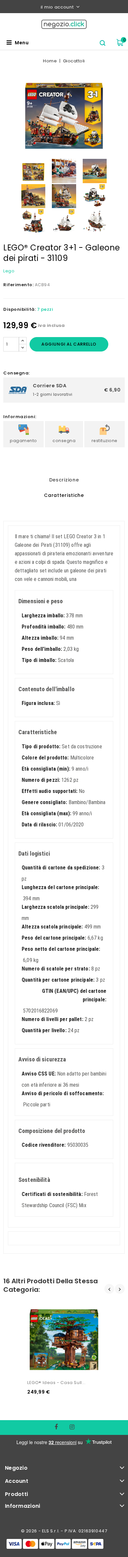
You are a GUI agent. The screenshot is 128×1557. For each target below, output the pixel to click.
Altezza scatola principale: (52, 927)
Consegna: (16, 373)
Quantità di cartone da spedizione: (61, 867)
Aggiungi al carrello (68, 344)
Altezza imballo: (40, 638)
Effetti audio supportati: (49, 791)
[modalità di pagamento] (55, 1543)
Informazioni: (19, 417)
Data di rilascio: (39, 824)
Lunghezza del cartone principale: (60, 887)
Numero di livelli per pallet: (52, 1019)
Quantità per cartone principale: (58, 980)
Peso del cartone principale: (54, 938)
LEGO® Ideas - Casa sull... (56, 1382)
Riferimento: (18, 285)
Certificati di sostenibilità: (52, 1194)
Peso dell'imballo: (42, 649)
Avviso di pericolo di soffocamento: (63, 1093)
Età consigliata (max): (46, 813)
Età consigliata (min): (46, 769)
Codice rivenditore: (44, 1145)
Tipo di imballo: (39, 660)
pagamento (23, 440)
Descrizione (64, 480)
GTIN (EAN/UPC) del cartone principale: (74, 995)
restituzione (104, 440)
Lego (8, 271)
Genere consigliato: (44, 802)
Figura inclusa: (38, 703)
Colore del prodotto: (45, 758)
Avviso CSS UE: (39, 1074)
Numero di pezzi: (41, 780)
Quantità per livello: (44, 1030)
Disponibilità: (19, 309)
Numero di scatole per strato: (56, 969)
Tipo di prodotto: (41, 746)
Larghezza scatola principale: (55, 907)
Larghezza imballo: (43, 615)
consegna (64, 440)
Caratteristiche (64, 495)
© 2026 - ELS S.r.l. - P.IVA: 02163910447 (64, 1531)
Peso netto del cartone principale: (61, 949)
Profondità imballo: (43, 627)
